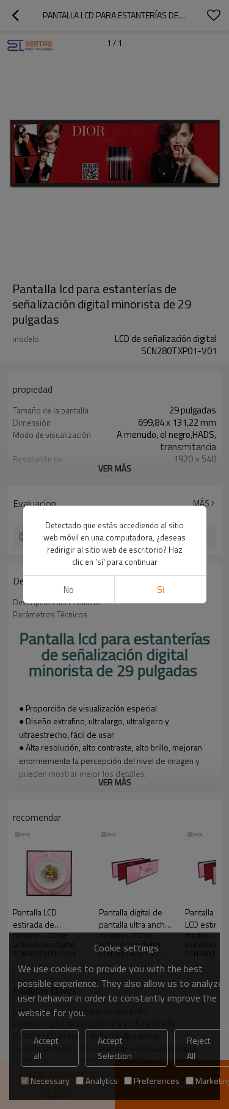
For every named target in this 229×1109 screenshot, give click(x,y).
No (69, 590)
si (160, 590)
